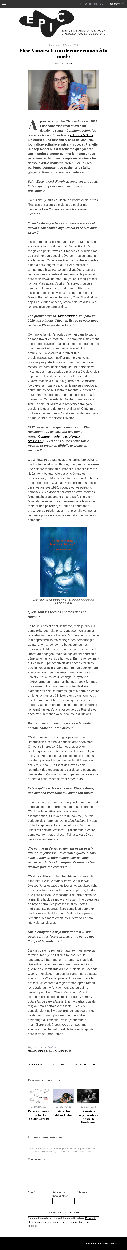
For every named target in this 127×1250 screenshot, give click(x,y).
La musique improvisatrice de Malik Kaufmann (88, 1116)
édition (41, 1051)
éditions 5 (78, 135)
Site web (82, 1192)
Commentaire (36, 1159)
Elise (49, 1051)
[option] (39, 1105)
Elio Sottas (66, 63)
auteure (32, 1051)
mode (68, 1051)
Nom (31, 1192)
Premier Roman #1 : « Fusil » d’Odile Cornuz (38, 1115)
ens (90, 135)
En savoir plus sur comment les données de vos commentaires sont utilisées (62, 1222)
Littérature (54, 45)
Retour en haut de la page (100, 1243)
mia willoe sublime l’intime (63, 1113)
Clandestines (67, 316)
